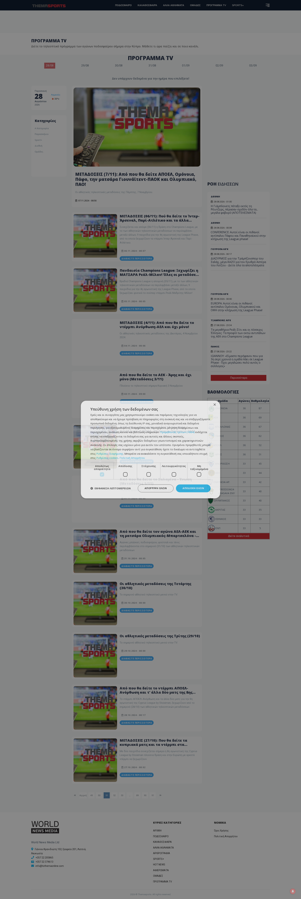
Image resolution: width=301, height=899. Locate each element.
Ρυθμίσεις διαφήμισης (109, 453)
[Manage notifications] (293, 891)
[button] (110, 488)
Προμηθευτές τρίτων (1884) (177, 432)
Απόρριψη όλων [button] (156, 488)
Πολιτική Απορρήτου (132, 458)
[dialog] (150, 449)
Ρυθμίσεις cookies (107, 458)
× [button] (214, 404)
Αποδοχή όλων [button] (193, 488)
